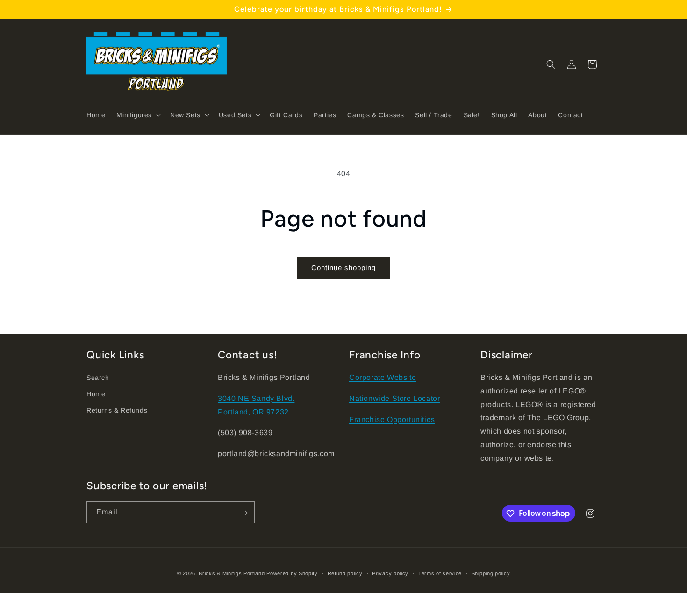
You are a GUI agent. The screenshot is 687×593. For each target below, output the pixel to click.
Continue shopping (343, 267)
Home (95, 394)
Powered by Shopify (292, 573)
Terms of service (440, 573)
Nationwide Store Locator (394, 398)
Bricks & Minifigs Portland (232, 573)
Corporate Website (382, 377)
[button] (138, 115)
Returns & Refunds (116, 410)
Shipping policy (491, 573)
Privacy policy (390, 573)
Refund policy (345, 573)
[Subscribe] (244, 513)
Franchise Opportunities (392, 419)
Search (97, 377)
